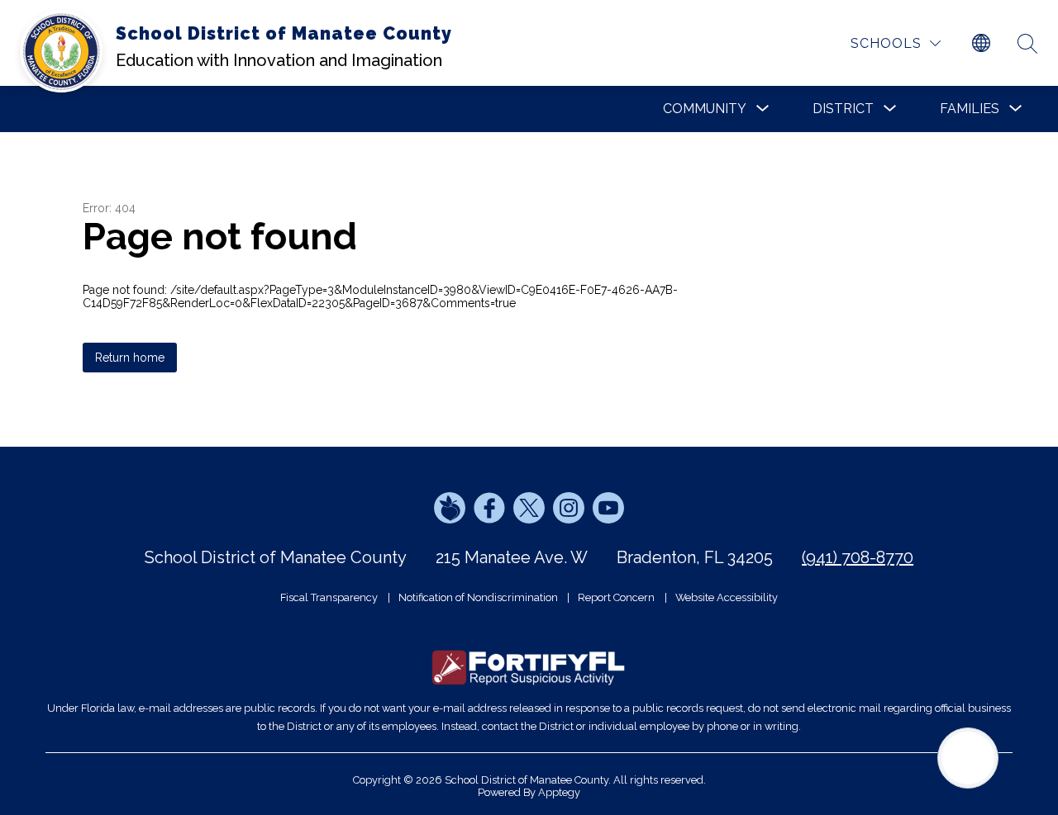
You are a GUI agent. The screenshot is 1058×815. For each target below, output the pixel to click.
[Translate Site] (981, 43)
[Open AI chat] (967, 758)
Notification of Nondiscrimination (478, 597)
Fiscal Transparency (329, 597)
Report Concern (616, 597)
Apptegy (559, 792)
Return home (129, 357)
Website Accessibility (726, 597)
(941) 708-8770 (857, 557)
